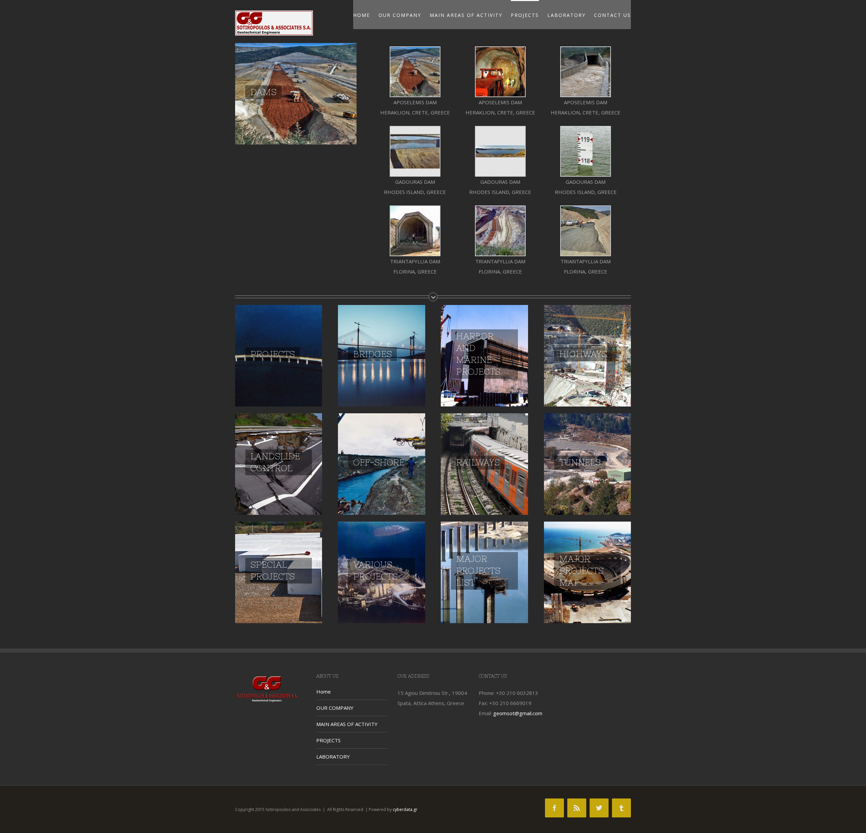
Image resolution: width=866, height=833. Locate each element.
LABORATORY (566, 15)
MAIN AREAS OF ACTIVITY (466, 15)
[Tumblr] (621, 807)
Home (323, 691)
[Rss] (576, 807)
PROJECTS (525, 15)
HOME (361, 15)
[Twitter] (599, 807)
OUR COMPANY (400, 15)
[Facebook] (554, 807)
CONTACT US (612, 15)
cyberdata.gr (405, 809)
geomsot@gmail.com (517, 713)
